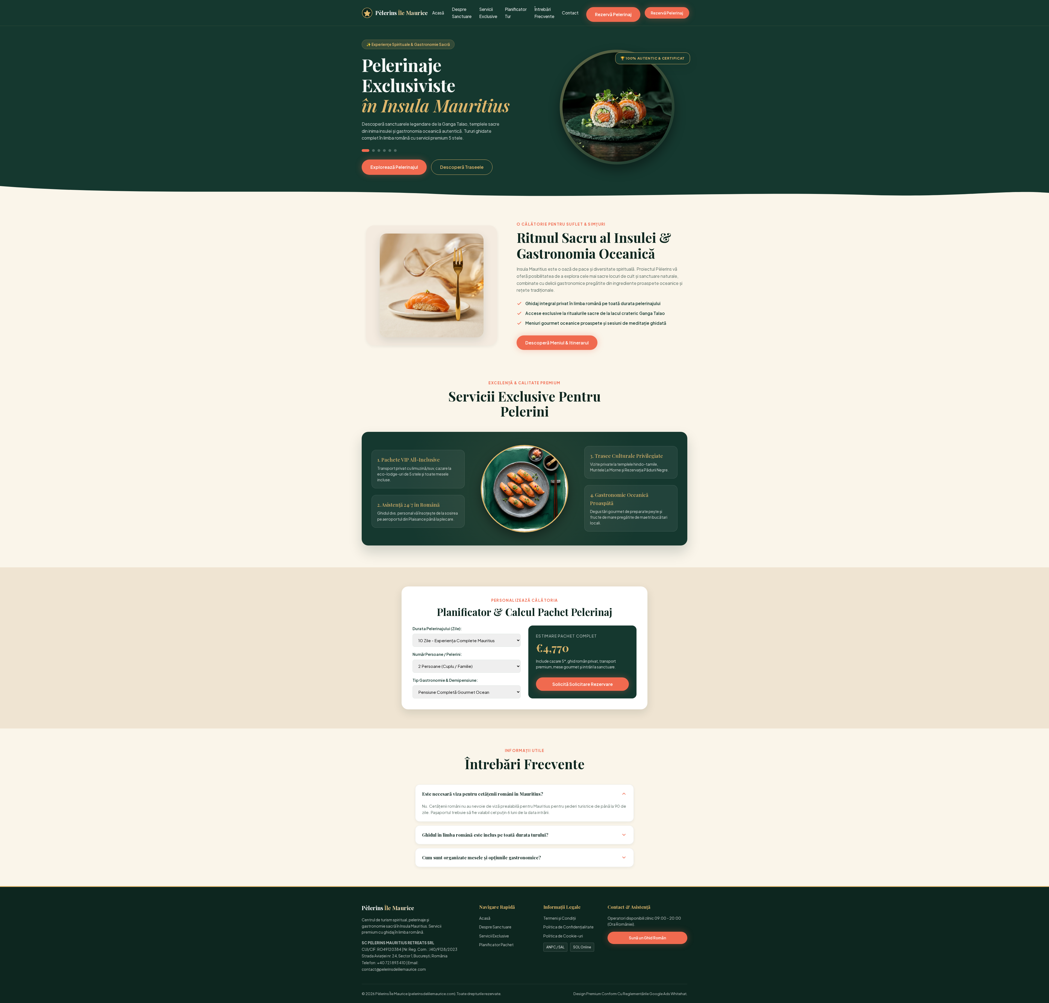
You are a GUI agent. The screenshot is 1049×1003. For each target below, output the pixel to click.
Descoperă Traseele (462, 167)
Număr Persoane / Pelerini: (437, 654)
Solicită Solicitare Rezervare (582, 684)
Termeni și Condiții (559, 918)
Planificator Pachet (496, 944)
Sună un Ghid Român (647, 938)
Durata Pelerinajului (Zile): (437, 628)
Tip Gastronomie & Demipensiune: (445, 680)
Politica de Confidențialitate (568, 926)
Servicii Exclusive (494, 935)
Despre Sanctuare (495, 926)
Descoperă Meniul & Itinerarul (557, 343)
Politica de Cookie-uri (563, 935)
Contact (570, 12)
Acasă (438, 12)
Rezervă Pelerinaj (613, 14)
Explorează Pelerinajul (394, 167)
